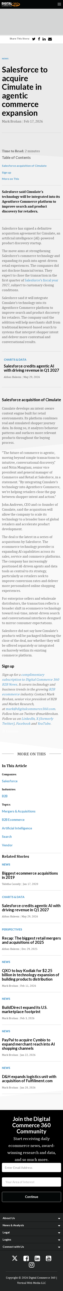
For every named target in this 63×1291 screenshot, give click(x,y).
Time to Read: (13, 151)
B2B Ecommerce (13, 820)
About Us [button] (9, 1218)
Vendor (7, 845)
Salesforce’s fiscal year (41, 280)
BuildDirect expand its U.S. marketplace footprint (24, 1009)
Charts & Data (15, 359)
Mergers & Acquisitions (19, 811)
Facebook (23, 723)
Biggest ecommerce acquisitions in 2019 (30, 875)
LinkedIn (28, 718)
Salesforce (10, 781)
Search (7, 836)
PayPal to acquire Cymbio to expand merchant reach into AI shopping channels (28, 1044)
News (5, 59)
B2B (5, 796)
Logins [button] (7, 1239)
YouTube (43, 723)
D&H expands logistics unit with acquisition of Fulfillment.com (29, 1078)
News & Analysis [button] (13, 1225)
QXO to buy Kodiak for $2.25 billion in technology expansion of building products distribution (30, 974)
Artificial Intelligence (17, 828)
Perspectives (12, 929)
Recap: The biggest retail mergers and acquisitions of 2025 (31, 940)
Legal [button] (6, 1232)
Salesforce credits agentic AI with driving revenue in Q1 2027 (31, 368)
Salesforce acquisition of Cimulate (24, 165)
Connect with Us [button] (13, 1246)
